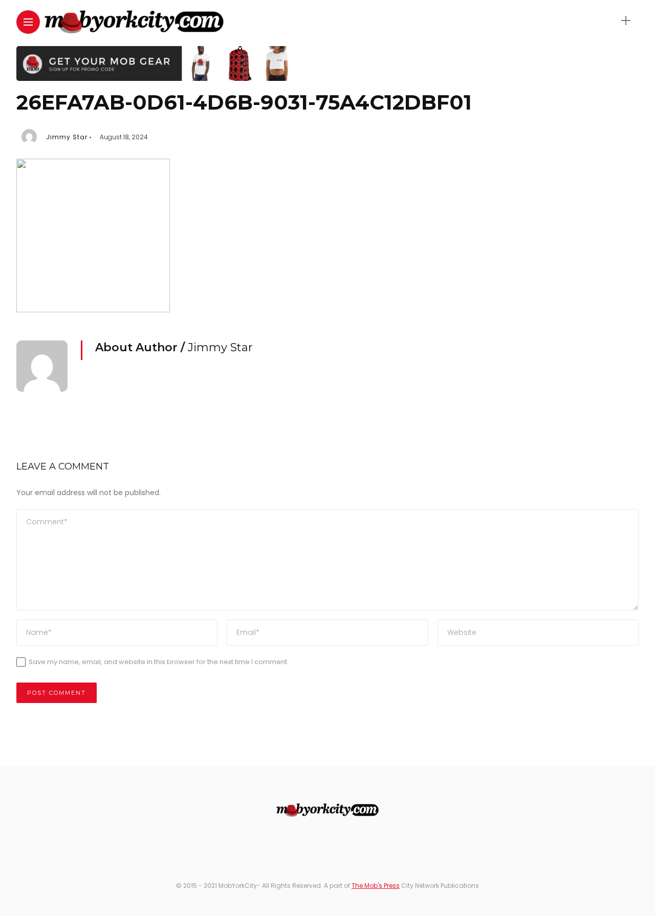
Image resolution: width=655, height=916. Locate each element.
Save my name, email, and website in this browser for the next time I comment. (159, 662)
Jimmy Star (67, 137)
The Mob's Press (376, 885)
